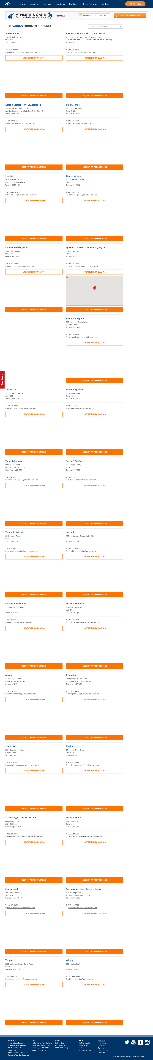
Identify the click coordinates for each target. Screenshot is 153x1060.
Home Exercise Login (40, 1050)
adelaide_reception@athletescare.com (22, 52)
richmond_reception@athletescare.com (83, 337)
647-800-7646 (73, 905)
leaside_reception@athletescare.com (22, 195)
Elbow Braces (13, 1050)
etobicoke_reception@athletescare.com (23, 765)
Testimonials (103, 1050)
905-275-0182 (12, 834)
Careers (101, 1048)
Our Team (102, 1043)
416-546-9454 (12, 192)
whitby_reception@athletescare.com (82, 979)
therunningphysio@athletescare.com (83, 266)
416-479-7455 (12, 762)
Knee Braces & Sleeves (17, 1045)
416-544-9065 (73, 406)
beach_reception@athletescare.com (21, 408)
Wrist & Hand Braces (16, 1048)
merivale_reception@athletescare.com (83, 622)
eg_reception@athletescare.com (81, 408)
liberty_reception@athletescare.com (82, 195)
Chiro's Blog (60, 1045)
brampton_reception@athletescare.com (84, 694)
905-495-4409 (73, 691)
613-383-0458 (12, 263)
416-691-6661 (12, 406)
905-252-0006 (12, 691)
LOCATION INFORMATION (34, 58)
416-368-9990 (73, 121)
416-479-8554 (12, 49)
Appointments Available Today (94, 15)
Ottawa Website (85, 1050)
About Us (34, 4)
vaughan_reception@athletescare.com (22, 979)
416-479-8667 (73, 548)
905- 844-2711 (73, 834)
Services (47, 4)
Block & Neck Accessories (18, 1053)
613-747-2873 (12, 620)
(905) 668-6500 (74, 976)
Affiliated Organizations (41, 1045)
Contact (105, 4)
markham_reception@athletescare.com (83, 765)
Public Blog (59, 1043)
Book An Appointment (131, 15)
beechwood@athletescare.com (19, 622)
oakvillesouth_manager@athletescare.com (85, 836)
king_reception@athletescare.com (81, 123)
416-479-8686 (12, 905)
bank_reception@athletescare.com (21, 266)
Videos (81, 1048)
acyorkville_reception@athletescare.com (84, 551)
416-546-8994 (73, 334)
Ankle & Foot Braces (16, 1043)
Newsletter (83, 1045)
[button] (94, 288)
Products (73, 4)
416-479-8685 (12, 477)
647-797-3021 (73, 477)
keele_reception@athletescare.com (82, 52)
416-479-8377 (12, 548)
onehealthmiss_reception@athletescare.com (25, 836)
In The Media (84, 1043)
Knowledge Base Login (40, 1048)
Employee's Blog (61, 1048)
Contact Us (102, 1053)
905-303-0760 (12, 976)
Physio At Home (89, 4)
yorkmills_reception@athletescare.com (22, 551)
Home (23, 4)
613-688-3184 (73, 620)
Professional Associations (42, 1043)
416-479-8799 (73, 49)
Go (120, 26)
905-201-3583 (73, 762)
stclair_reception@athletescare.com (82, 480)
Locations (60, 4)
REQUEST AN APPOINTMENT (34, 95)
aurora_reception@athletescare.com (21, 694)
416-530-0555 (73, 263)
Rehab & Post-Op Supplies (18, 1055)
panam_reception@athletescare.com (82, 908)
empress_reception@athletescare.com (22, 480)
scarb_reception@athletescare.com (21, 908)
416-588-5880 (73, 192)
